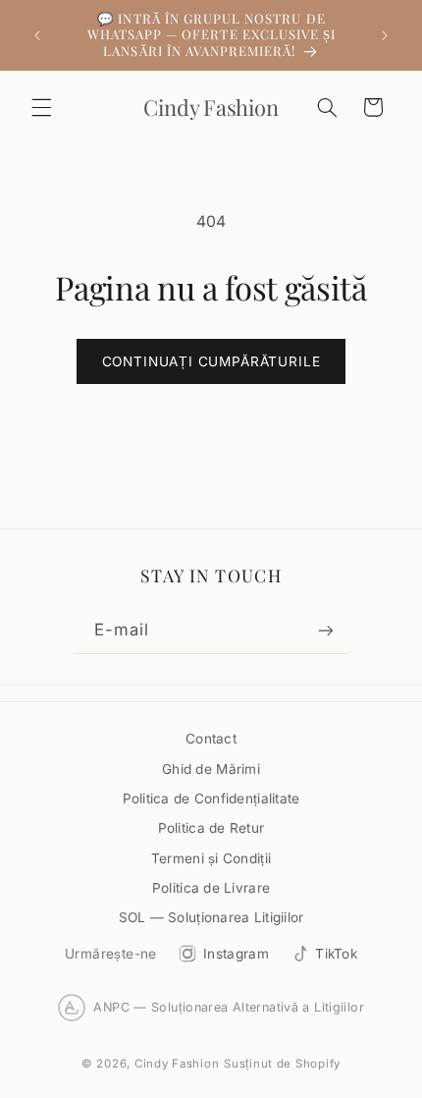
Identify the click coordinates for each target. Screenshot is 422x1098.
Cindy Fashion (177, 1064)
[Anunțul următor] (384, 35)
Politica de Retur (211, 828)
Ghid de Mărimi (211, 769)
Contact (211, 738)
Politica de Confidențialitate (211, 798)
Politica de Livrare (211, 888)
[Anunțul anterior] (37, 35)
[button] (41, 107)
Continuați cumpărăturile (211, 361)
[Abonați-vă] (325, 631)
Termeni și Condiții (211, 858)
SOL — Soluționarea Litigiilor (211, 917)
